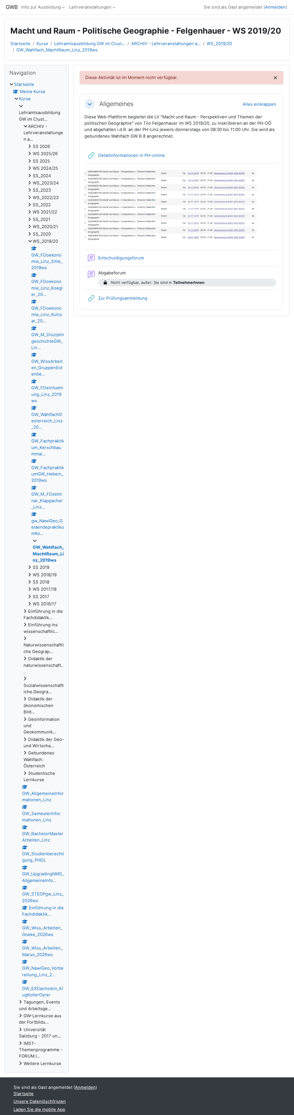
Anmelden (275, 7)
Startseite (20, 43)
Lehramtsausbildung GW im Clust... (89, 43)
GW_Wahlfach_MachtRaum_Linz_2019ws (57, 50)
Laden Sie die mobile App (39, 1109)
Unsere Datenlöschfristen (39, 1101)
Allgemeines (116, 103)
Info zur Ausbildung (41, 7)
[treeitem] (36, 574)
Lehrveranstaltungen (90, 7)
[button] (89, 104)
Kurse (42, 43)
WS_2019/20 (219, 43)
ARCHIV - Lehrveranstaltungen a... (166, 43)
